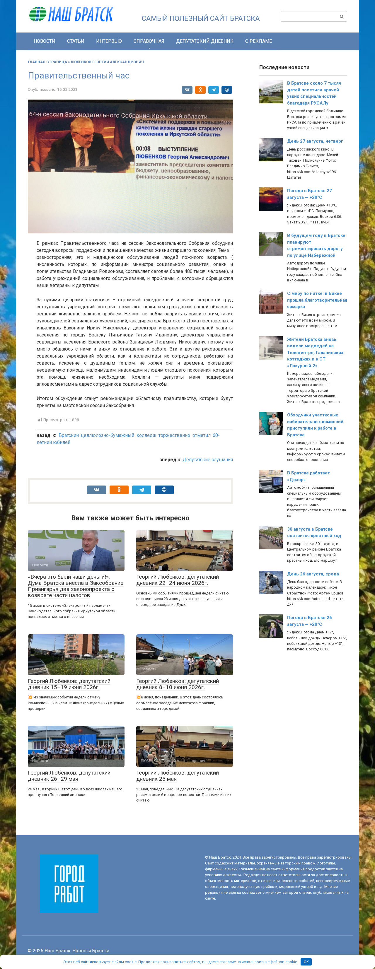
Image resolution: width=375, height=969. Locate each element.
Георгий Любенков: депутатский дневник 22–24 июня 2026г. (177, 579)
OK (306, 962)
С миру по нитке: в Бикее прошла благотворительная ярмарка (317, 300)
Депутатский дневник (204, 41)
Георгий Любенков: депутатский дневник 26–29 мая (69, 775)
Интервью (109, 41)
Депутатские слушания (208, 459)
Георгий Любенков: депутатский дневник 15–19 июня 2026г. (69, 684)
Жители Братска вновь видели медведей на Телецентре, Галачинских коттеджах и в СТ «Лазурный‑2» (315, 352)
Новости (44, 41)
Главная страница (47, 62)
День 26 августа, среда (313, 574)
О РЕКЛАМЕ (258, 41)
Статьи (75, 41)
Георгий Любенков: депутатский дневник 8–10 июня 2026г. (177, 684)
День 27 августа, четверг (315, 141)
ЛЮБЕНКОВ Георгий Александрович (107, 62)
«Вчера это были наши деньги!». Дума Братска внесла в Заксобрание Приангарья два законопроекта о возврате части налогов (75, 586)
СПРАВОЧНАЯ (149, 41)
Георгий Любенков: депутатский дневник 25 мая (177, 775)
